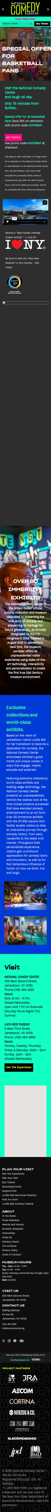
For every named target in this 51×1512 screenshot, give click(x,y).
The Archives (9, 1246)
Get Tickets (13, 137)
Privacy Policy (10, 1250)
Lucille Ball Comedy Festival (17, 1204)
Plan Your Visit (10, 1178)
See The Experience (13, 1174)
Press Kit (7, 1237)
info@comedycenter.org (13, 1328)
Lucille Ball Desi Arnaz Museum (19, 1195)
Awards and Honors (13, 1224)
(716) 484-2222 (9, 1324)
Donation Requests (12, 1229)
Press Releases (10, 1220)
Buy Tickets (8, 1182)
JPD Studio (19, 1475)
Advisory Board (10, 1242)
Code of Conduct (11, 1254)
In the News (9, 1216)
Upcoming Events (11, 1186)
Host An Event (10, 1199)
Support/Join (9, 1191)
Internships (8, 1233)
